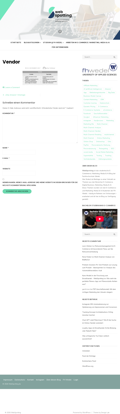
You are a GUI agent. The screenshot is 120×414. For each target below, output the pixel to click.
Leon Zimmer (87, 246)
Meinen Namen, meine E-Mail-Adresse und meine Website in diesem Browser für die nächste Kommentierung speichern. (40, 183)
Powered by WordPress (82, 412)
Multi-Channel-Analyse (92, 127)
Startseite (16, 42)
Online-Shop (88, 141)
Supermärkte (88, 155)
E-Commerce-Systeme (92, 110)
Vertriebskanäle (89, 159)
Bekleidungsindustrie (97, 92)
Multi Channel (89, 138)
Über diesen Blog (53, 380)
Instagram (40, 380)
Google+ (87, 117)
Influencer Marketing (100, 117)
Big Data (111, 92)
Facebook (87, 113)
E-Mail (6, 158)
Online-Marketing (103, 138)
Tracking (108, 155)
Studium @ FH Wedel (52, 42)
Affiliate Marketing (90, 85)
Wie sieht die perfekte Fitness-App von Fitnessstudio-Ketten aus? (99, 281)
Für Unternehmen (60, 47)
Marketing (110, 120)
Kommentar (9, 113)
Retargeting (103, 148)
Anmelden (86, 351)
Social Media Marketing (104, 152)
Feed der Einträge (89, 356)
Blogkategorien (31, 42)
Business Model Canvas (92, 96)
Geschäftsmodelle (100, 113)
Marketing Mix (89, 124)
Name (6, 148)
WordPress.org (87, 366)
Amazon (108, 89)
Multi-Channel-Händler (92, 131)
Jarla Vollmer (50, 68)
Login (76, 380)
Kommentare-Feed (89, 361)
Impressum (8, 380)
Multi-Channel (102, 124)
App (85, 92)
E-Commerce (103, 106)
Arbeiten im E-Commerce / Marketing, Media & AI (88, 42)
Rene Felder (86, 257)
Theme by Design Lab (101, 412)
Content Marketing (90, 99)
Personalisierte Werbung (101, 145)
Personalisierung (90, 148)
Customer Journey (90, 103)
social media (88, 152)
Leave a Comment (12, 87)
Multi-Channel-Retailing (92, 134)
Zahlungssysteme (105, 159)
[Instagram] (60, 31)
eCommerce (107, 110)
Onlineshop (100, 141)
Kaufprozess (98, 120)
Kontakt (30, 380)
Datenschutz (104, 103)
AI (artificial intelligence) (93, 89)
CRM (102, 99)
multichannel (109, 134)
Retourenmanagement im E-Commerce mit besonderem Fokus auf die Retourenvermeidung (99, 249)
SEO (112, 148)
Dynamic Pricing (89, 106)
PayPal (86, 145)
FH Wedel (67, 380)
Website (6, 169)
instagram (87, 120)
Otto (109, 141)
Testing (99, 155)
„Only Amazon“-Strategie (15, 95)
